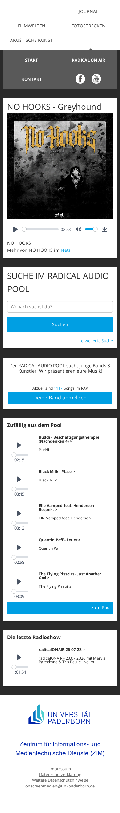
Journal (88, 11)
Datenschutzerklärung (60, 774)
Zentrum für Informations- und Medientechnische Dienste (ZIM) (60, 748)
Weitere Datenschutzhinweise (60, 780)
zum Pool (101, 607)
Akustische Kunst (31, 40)
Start (31, 60)
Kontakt (31, 79)
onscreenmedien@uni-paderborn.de (60, 786)
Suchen (60, 324)
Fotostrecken (88, 26)
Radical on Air (88, 60)
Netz (66, 250)
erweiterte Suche (97, 341)
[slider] (40, 229)
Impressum (60, 769)
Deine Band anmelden (60, 397)
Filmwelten (31, 26)
